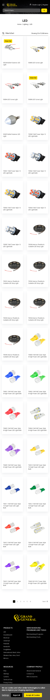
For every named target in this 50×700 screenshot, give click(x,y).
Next (44, 601)
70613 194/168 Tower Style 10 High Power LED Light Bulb (12, 545)
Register (45, 5)
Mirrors (5, 658)
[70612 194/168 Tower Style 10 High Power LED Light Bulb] (38, 489)
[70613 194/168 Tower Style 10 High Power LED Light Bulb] (12, 528)
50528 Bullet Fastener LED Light (11, 64)
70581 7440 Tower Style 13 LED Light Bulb (12, 172)
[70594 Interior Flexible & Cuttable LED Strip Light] (38, 303)
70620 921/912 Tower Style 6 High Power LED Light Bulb (37, 582)
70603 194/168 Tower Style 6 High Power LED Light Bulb (12, 429)
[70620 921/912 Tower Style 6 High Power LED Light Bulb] (38, 567)
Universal (6, 641)
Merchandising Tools (33, 637)
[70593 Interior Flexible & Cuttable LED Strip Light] (12, 303)
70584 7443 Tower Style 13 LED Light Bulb (37, 209)
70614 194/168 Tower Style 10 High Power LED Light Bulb (37, 545)
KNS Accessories (32, 677)
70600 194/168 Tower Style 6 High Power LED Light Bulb (37, 356)
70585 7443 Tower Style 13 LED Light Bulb (12, 245)
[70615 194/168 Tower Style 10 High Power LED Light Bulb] (12, 567)
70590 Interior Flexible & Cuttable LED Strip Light (36, 245)
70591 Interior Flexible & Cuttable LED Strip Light (11, 282)
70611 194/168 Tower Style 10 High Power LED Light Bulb (12, 506)
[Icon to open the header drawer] (3, 5)
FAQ (4, 671)
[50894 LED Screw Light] (12, 85)
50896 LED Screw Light (35, 99)
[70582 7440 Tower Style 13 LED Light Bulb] (38, 156)
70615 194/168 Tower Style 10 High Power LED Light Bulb (12, 583)
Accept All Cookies (33, 695)
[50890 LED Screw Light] (38, 48)
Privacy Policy (7, 682)
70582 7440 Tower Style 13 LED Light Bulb (37, 172)
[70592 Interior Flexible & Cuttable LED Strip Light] (38, 267)
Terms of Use (7, 680)
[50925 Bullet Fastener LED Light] (12, 120)
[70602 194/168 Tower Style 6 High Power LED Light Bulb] (38, 377)
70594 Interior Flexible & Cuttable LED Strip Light (36, 319)
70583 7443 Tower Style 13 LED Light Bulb (12, 209)
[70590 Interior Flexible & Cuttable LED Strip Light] (38, 230)
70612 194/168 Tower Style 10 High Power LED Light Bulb (37, 506)
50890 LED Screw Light (35, 63)
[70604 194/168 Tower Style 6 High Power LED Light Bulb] (38, 414)
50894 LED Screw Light (10, 99)
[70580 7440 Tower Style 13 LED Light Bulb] (38, 120)
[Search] (44, 10)
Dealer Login (36, 5)
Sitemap (6, 674)
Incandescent (7, 635)
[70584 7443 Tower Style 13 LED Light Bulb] (38, 193)
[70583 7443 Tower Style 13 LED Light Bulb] (12, 193)
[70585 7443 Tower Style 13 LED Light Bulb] (12, 230)
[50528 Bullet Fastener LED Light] (12, 48)
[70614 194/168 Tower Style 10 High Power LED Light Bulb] (38, 528)
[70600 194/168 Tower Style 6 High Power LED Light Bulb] (38, 340)
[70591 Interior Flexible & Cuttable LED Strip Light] (12, 267)
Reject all (16, 695)
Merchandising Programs (35, 634)
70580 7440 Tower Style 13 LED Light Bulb (37, 135)
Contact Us (30, 674)
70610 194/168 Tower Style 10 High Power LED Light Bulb (37, 467)
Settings (5, 695)
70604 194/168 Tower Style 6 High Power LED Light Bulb (37, 429)
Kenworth (6, 647)
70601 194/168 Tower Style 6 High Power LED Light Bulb (12, 393)
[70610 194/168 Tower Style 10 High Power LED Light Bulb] (38, 450)
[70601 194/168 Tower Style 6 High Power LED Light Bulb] (12, 377)
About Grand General (34, 671)
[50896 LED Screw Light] (38, 85)
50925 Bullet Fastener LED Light (11, 135)
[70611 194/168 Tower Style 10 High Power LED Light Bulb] (12, 489)
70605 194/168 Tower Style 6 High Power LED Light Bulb (12, 466)
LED (4, 632)
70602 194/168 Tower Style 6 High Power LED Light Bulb (37, 393)
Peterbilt (6, 644)
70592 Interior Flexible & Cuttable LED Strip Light (36, 282)
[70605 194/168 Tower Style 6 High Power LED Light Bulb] (12, 450)
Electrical (6, 638)
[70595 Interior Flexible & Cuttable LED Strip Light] (12, 340)
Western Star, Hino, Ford (11, 655)
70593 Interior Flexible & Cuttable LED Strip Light (11, 319)
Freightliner (7, 649)
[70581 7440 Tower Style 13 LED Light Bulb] (12, 156)
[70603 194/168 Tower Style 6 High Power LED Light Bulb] (12, 414)
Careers (6, 677)
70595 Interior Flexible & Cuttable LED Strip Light (11, 356)
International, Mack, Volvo (11, 652)
